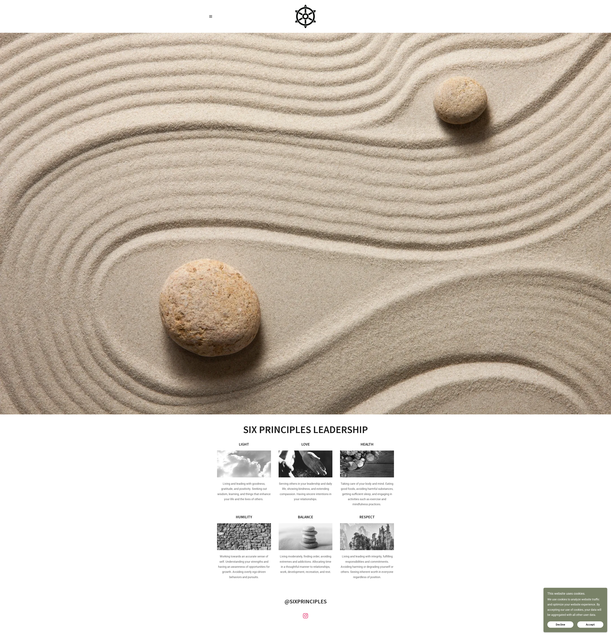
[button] (210, 16)
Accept (590, 624)
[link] (305, 16)
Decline (560, 624)
